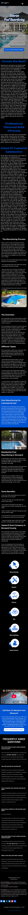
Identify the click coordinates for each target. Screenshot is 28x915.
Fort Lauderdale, (22, 46)
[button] (22, 3)
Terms (13, 910)
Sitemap (19, 910)
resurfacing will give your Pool (15, 724)
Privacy (9, 910)
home (20, 30)
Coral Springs (13, 46)
